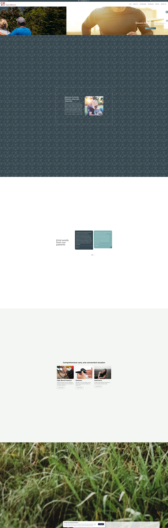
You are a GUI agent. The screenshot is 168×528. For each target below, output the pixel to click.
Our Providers (143, 4)
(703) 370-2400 (5, 0)
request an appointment (77, 114)
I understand (101, 524)
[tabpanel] (84, 239)
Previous (1, 21)
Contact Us (163, 4)
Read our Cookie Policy (89, 525)
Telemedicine (151, 4)
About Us (135, 4)
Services (157, 4)
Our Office (84, 0)
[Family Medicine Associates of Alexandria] (140, 0)
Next (167, 21)
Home (130, 4)
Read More (84, 28)
